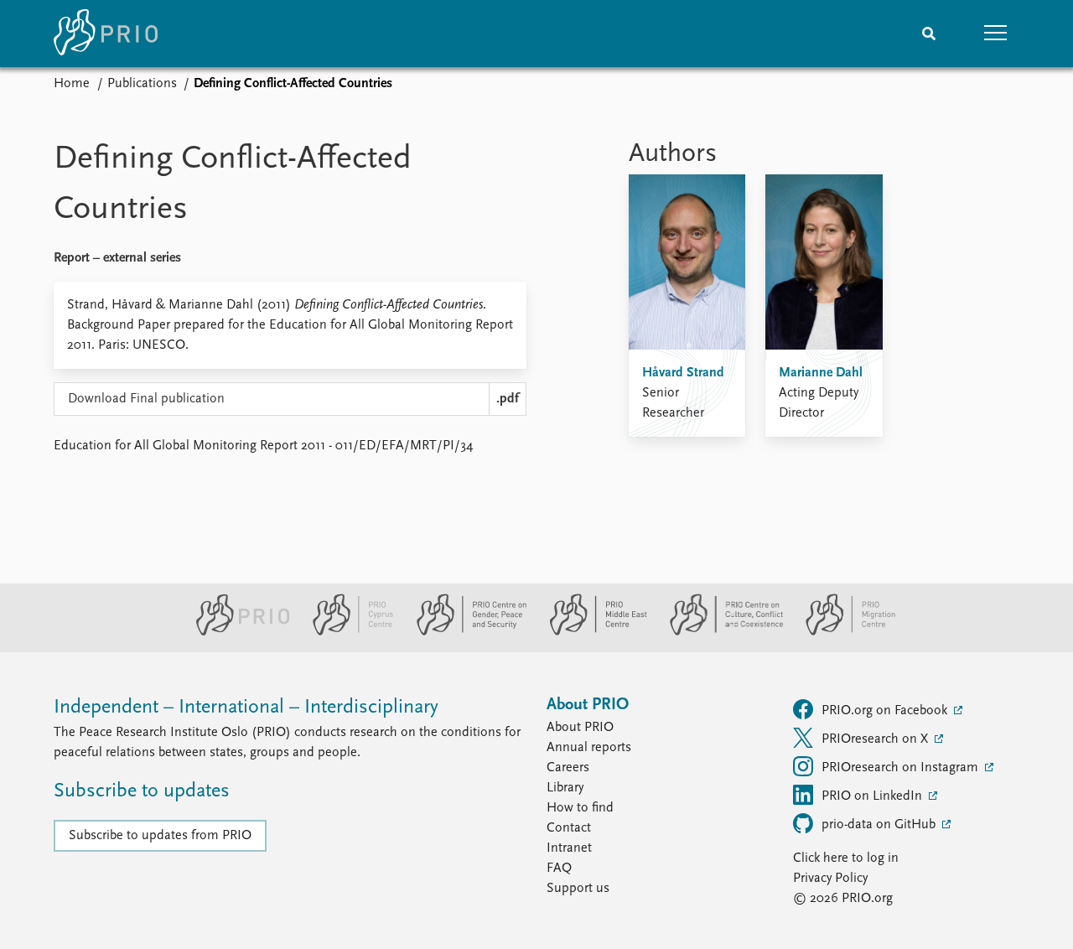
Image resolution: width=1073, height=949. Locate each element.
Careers (568, 768)
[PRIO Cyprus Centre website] (346, 632)
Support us (578, 888)
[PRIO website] (236, 632)
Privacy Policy (830, 878)
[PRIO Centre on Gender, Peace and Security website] (464, 632)
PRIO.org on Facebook (886, 711)
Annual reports (589, 748)
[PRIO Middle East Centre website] (591, 632)
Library (565, 788)
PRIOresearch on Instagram (902, 768)
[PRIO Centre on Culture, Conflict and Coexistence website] (719, 632)
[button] (995, 33)
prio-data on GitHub (880, 825)
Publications (142, 84)
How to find (580, 808)
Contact (569, 828)
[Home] (106, 33)
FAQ (559, 868)
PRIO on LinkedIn (873, 796)
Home (72, 84)
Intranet (569, 848)
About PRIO (580, 727)
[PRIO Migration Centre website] (841, 632)
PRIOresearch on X (876, 739)
